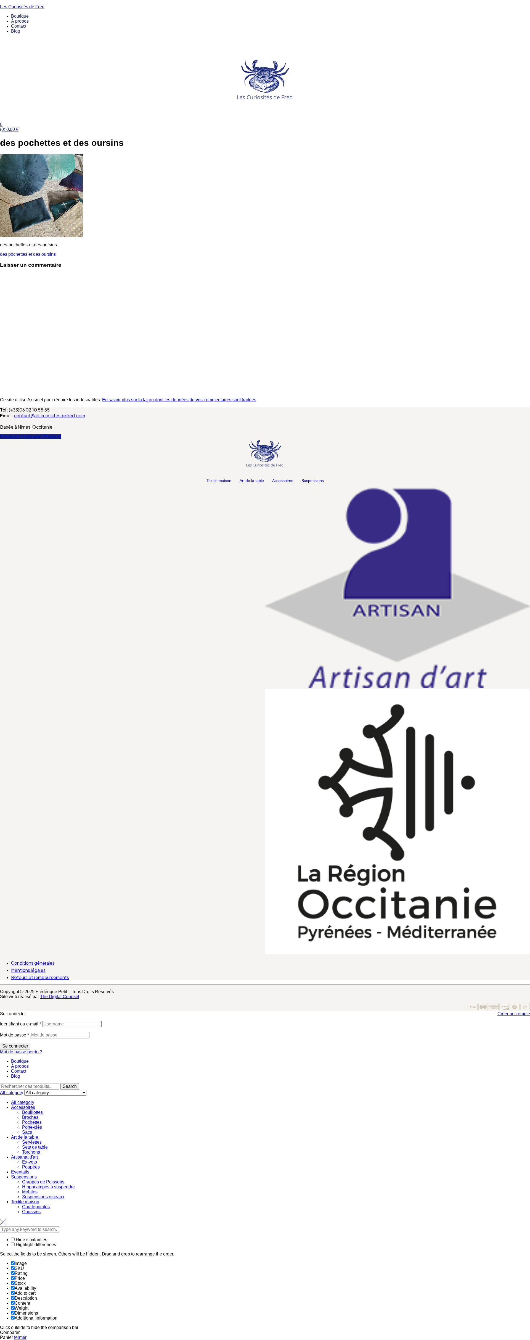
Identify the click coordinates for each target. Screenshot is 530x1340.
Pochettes (32, 1122)
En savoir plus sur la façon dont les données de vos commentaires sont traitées (179, 399)
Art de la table (252, 480)
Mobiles (30, 1191)
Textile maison (218, 480)
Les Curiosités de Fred (22, 6)
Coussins (31, 1211)
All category (22, 1102)
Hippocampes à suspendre (48, 1187)
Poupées (31, 1167)
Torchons (31, 1152)
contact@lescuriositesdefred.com (49, 415)
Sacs (27, 1132)
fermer (20, 1337)
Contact (18, 1071)
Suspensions (312, 480)
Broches (30, 1117)
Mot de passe (14, 1035)
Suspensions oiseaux (43, 1196)
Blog (15, 1076)
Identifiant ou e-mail (20, 1024)
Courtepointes (36, 1206)
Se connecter (15, 1046)
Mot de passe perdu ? (21, 1051)
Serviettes (32, 1142)
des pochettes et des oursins (28, 254)
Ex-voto (29, 1162)
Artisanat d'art (24, 1157)
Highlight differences (35, 1244)
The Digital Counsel (59, 996)
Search (70, 1086)
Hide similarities (31, 1239)
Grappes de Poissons (43, 1182)
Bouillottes (32, 1112)
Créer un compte (513, 1013)
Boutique (20, 1061)
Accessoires (282, 480)
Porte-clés (32, 1127)
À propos (20, 1066)
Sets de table (35, 1147)
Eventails (20, 1172)
